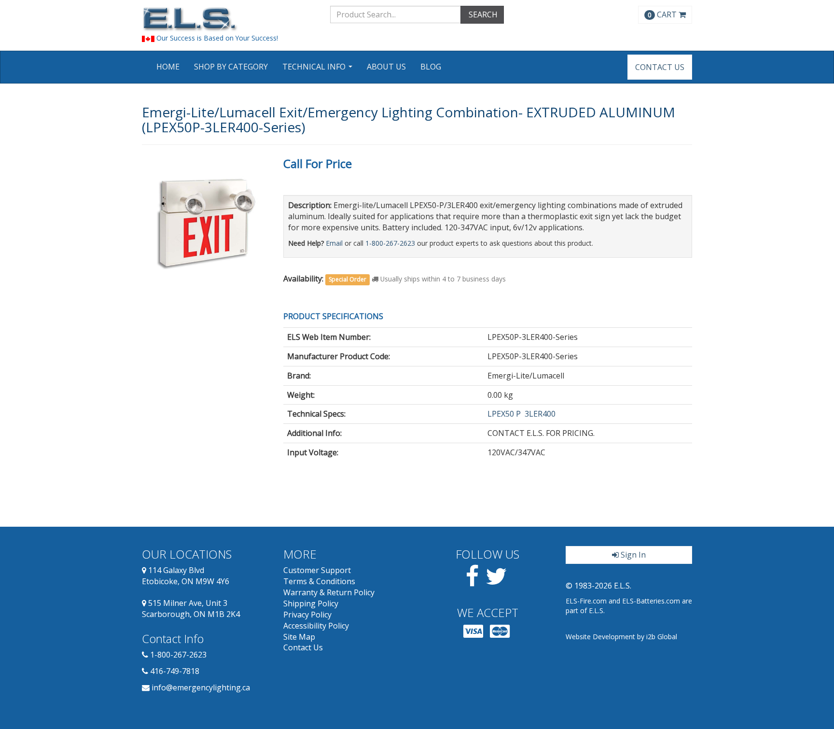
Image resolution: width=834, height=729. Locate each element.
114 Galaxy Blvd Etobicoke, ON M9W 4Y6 (185, 576)
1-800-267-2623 (390, 243)
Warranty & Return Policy (329, 592)
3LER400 (540, 413)
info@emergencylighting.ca (201, 687)
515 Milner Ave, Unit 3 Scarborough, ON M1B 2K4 (191, 608)
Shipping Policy (310, 603)
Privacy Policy (307, 614)
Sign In (632, 554)
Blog (430, 66)
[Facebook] (472, 581)
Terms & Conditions (319, 581)
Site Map (299, 636)
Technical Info (318, 69)
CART (663, 14)
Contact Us (659, 67)
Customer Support (317, 570)
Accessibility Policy (316, 625)
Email (334, 243)
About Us (386, 66)
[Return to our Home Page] (229, 19)
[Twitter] (496, 581)
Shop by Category (231, 66)
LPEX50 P (504, 413)
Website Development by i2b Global (621, 636)
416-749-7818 (174, 671)
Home (168, 66)
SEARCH (482, 14)
